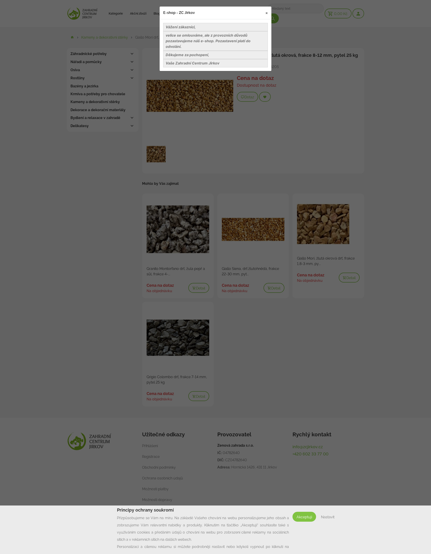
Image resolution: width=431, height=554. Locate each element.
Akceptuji (304, 517)
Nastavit (327, 517)
